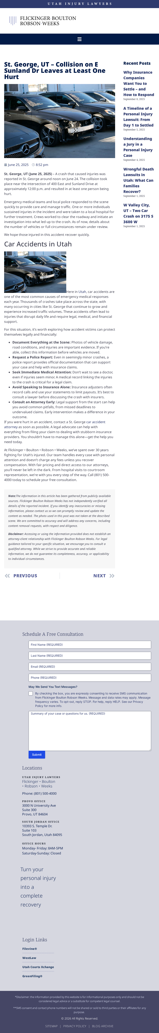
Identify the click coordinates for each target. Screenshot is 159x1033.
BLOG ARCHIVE (103, 1026)
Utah (82, 291)
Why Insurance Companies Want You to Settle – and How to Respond (138, 83)
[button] (79, 39)
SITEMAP (52, 1026)
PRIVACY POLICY (75, 1026)
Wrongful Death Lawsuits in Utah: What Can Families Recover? (138, 180)
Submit (37, 754)
